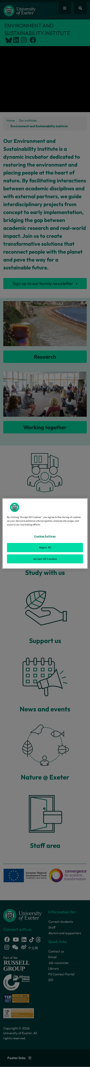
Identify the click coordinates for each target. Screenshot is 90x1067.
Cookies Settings (45, 536)
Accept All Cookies (45, 558)
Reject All (45, 547)
